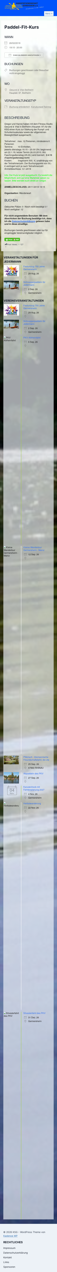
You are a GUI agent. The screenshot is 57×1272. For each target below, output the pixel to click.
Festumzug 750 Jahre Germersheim (34, 268)
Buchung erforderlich (19, 106)
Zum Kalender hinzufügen (26, 55)
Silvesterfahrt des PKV (34, 1013)
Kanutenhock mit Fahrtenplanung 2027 (33, 788)
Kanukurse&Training (41, 106)
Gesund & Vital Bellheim (21, 89)
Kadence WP (10, 1235)
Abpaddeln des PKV (33, 773)
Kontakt (7, 1257)
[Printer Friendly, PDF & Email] (12, 239)
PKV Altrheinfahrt (31, 337)
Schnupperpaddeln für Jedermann (34, 283)
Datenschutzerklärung (23, 221)
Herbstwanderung (32, 803)
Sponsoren (9, 1266)
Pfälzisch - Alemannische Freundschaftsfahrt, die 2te (36, 758)
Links (6, 1262)
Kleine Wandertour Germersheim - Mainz (33, 549)
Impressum (9, 1248)
